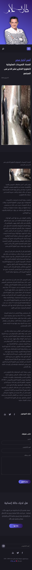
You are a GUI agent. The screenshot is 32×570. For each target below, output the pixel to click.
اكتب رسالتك (27, 455)
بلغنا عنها (16, 526)
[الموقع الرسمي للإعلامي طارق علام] (16, 8)
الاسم (29, 439)
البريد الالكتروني (27, 447)
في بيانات (13, 561)
